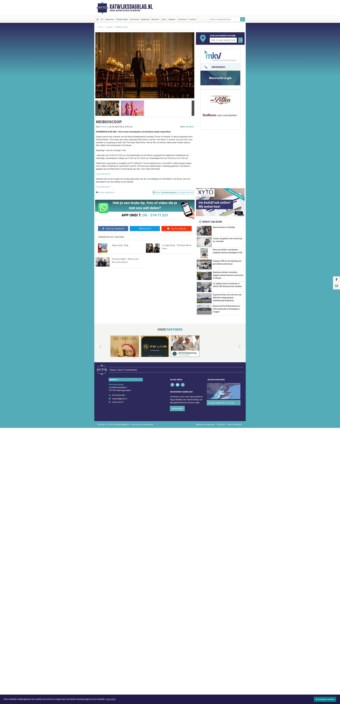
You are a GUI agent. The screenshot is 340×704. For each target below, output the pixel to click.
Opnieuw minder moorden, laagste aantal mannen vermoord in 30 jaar (228, 275)
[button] (96, 108)
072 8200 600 (118, 395)
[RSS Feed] (183, 385)
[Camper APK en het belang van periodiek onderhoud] (204, 265)
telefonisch (110, 192)
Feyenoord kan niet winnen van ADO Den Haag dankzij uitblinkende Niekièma (227, 297)
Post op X (146, 228)
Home (100, 27)
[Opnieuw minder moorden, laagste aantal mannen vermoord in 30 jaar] (204, 276)
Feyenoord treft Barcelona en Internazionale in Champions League (226, 309)
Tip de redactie (178, 228)
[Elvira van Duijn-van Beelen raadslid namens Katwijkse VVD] (204, 253)
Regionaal (145, 19)
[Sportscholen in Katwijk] (204, 231)
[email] (336, 286)
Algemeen (110, 19)
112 (102, 19)
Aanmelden (177, 408)
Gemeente (134, 19)
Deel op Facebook (115, 228)
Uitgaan (109, 27)
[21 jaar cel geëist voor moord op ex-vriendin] (204, 242)
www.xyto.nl (117, 402)
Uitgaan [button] (172, 19)
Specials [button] (154, 19)
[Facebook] (172, 385)
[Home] (97, 19)
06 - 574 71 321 (155, 215)
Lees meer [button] (111, 699)
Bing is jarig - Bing (120, 245)
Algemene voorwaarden (205, 425)
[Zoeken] (242, 19)
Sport (164, 19)
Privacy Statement (234, 425)
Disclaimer (221, 425)
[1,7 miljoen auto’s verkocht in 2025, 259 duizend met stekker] (204, 287)
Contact (192, 19)
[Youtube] (177, 385)
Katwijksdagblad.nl (131, 6)
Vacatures (182, 19)
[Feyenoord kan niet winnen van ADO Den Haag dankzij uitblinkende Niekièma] (204, 298)
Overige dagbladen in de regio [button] (221, 403)
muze (101, 192)
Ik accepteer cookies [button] (325, 699)
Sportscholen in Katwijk (224, 227)
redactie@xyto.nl (119, 398)
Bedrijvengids (122, 19)
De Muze (190, 127)
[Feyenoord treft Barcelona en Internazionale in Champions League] (204, 310)
